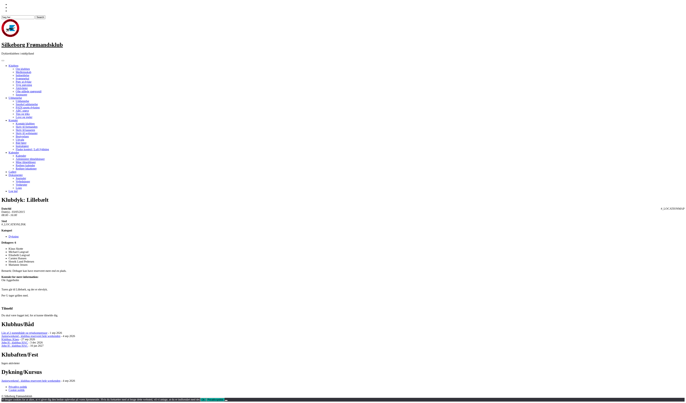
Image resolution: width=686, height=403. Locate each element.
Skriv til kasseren (25, 130)
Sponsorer (21, 94)
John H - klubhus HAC (14, 342)
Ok (203, 399)
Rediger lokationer (26, 168)
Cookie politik (17, 390)
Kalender (14, 152)
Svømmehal (22, 78)
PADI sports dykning (28, 107)
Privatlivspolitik (215, 399)
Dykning (14, 236)
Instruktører (22, 146)
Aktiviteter (22, 88)
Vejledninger (23, 181)
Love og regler (24, 117)
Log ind (13, 191)
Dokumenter (16, 175)
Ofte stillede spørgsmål (28, 91)
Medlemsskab (23, 72)
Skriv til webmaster (27, 133)
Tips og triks (23, 113)
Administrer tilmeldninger (30, 158)
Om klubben (23, 68)
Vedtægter (21, 184)
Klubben (13, 65)
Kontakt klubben (25, 123)
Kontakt (13, 120)
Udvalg (20, 139)
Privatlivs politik (18, 386)
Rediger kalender (25, 165)
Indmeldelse (22, 75)
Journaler (21, 178)
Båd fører (21, 142)
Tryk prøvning (24, 84)
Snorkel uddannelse (27, 104)
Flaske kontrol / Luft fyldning (32, 149)
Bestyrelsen (22, 136)
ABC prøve (22, 110)
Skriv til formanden (27, 126)
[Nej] (226, 400)
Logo (19, 187)
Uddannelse (15, 97)
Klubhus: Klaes (10, 339)
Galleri (12, 171)
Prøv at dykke (23, 81)
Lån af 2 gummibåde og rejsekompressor (24, 332)
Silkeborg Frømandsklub (32, 44)
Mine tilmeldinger (26, 162)
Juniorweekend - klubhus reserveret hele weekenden (30, 336)
